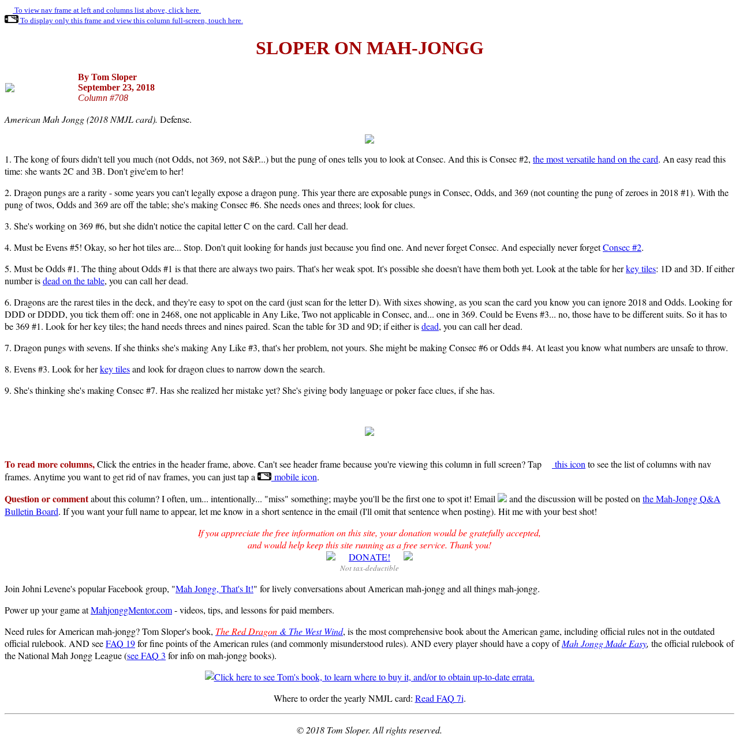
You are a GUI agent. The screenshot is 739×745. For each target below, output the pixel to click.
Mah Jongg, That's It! (214, 588)
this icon (568, 464)
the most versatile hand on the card (595, 159)
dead (430, 326)
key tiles (641, 268)
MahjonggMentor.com (131, 610)
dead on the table (73, 280)
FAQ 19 (120, 643)
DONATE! (369, 557)
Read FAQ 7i (439, 698)
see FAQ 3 (146, 655)
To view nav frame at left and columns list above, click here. (107, 10)
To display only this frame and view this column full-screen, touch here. (130, 20)
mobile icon (294, 477)
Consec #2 (622, 247)
